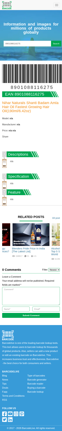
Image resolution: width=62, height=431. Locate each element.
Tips (4, 384)
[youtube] (10, 414)
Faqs (4, 392)
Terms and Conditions (13, 396)
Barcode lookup (35, 392)
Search (56, 43)
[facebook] (4, 414)
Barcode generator (36, 379)
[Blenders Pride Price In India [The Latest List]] (31, 234)
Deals (5, 388)
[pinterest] (21, 414)
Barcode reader (35, 384)
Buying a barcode (36, 388)
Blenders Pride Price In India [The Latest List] (28, 250)
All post (56, 218)
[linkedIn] (10, 419)
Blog (4, 375)
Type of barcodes (36, 375)
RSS (4, 400)
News (5, 379)
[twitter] (4, 419)
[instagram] (16, 414)
